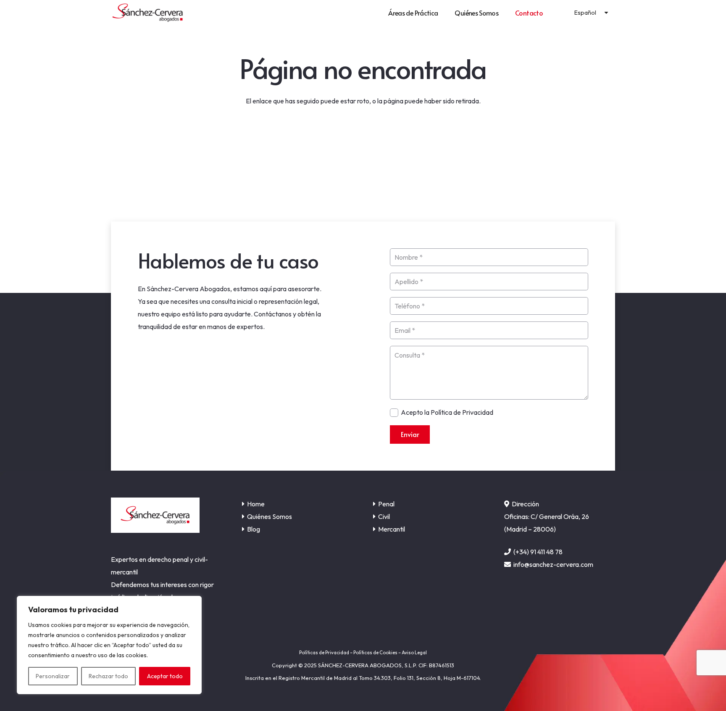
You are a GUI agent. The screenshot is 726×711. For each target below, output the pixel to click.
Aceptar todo (165, 676)
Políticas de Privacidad (324, 653)
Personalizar (53, 676)
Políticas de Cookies (375, 653)
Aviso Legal (414, 653)
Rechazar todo (108, 676)
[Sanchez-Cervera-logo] (147, 12)
